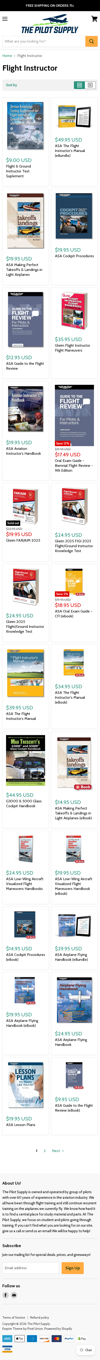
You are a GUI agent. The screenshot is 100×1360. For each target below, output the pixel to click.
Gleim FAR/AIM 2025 (23, 540)
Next (56, 1151)
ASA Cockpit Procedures (74, 256)
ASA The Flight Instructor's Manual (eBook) (70, 697)
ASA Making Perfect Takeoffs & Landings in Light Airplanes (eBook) (73, 813)
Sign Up (72, 1268)
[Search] (91, 41)
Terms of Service (13, 1317)
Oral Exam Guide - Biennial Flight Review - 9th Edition (74, 465)
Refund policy (39, 1317)
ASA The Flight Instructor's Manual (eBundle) (70, 151)
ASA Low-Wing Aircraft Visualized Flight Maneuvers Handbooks (24, 884)
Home (7, 56)
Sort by (11, 85)
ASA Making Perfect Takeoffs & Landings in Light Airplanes (24, 270)
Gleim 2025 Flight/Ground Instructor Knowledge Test (25, 626)
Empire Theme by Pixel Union (22, 1328)
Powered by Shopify (58, 1328)
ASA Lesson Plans (20, 1125)
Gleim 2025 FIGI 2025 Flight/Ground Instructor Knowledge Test (74, 546)
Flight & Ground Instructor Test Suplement (18, 171)
